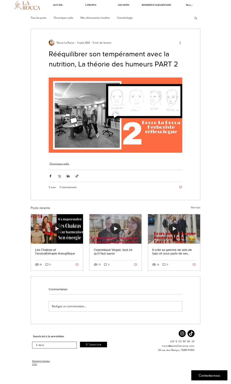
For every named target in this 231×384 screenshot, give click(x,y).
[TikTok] (191, 333)
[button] (195, 17)
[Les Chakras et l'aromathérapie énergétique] (57, 228)
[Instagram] (182, 333)
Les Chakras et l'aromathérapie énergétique (55, 251)
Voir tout (195, 207)
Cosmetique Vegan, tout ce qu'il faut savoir (113, 251)
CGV (34, 364)
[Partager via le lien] (77, 176)
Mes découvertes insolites (95, 17)
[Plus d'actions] (180, 42)
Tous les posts (38, 17)
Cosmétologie (125, 17)
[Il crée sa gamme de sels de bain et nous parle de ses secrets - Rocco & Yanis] (174, 228)
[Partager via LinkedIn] (68, 176)
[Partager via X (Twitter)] (59, 176)
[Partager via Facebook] (50, 176)
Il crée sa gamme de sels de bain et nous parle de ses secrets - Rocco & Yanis (172, 251)
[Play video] (115, 115)
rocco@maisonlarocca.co (177, 345)
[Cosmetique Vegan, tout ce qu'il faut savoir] (116, 228)
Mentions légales (41, 361)
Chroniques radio (63, 17)
